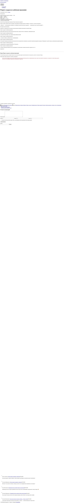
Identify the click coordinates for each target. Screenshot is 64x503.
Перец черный (39, 105)
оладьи (30, 105)
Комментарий (2, 116)
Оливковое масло (34, 105)
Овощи (27, 105)
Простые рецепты (48, 105)
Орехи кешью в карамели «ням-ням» (14, 476)
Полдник (43, 105)
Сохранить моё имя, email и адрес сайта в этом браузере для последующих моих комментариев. (16, 120)
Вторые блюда (17, 105)
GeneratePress (18, 502)
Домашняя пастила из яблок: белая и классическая (16, 487)
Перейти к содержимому (4, 0)
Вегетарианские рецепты (8, 105)
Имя (1, 118)
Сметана (53, 105)
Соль (55, 105)
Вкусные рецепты (3, 2)
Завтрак (21, 105)
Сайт (29, 118)
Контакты (3, 7)
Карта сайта (4, 6)
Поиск (1, 123)
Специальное (59, 105)
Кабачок (24, 105)
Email (15, 118)
